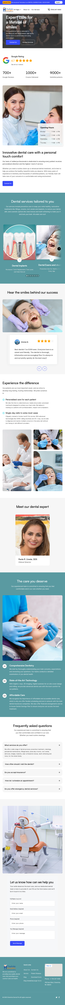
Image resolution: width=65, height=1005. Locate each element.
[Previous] (39, 368)
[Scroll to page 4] (32, 276)
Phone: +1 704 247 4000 (52, 979)
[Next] (59, 248)
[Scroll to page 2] (29, 276)
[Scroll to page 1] (27, 276)
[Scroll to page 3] (31, 276)
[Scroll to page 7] (38, 276)
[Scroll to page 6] (36, 276)
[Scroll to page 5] (34, 276)
